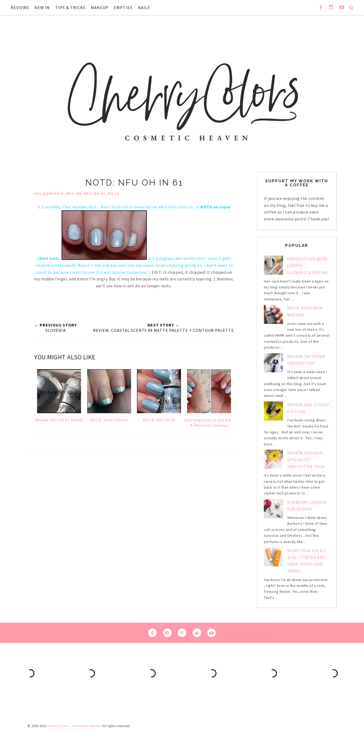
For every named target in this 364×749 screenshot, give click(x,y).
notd (114, 193)
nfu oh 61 (95, 193)
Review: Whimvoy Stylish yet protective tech (306, 459)
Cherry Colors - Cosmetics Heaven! (74, 726)
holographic (49, 193)
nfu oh (74, 193)
